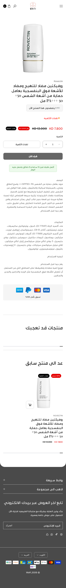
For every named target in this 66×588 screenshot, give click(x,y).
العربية (26, 555)
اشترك (9, 525)
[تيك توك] (56, 534)
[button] (14, 6)
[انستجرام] (61, 534)
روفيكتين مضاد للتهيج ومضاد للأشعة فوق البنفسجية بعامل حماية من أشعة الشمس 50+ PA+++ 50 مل (46, 427)
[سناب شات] (47, 534)
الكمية (59, 136)
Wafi (28, 572)
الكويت (42, 555)
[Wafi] (33, 6)
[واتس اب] (51, 534)
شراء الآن (33, 156)
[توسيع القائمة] (61, 6)
